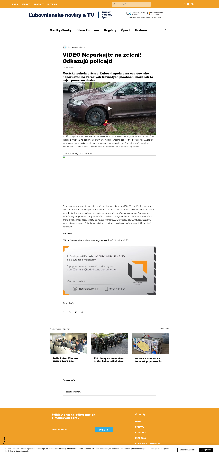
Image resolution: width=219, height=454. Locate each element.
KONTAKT (140, 432)
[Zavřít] (215, 449)
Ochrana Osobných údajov (19, 451)
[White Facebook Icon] (135, 414)
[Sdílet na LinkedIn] (76, 312)
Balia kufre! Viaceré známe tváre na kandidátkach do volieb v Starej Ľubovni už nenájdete (67, 359)
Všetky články (60, 30)
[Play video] (109, 108)
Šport (125, 30)
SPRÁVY (139, 427)
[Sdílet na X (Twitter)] (70, 312)
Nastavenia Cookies (188, 449)
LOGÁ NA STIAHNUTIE (147, 444)
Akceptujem (206, 449)
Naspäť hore (4, 444)
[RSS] (192, 4)
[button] (166, 30)
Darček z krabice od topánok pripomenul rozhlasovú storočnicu (149, 360)
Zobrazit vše (164, 329)
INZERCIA (140, 438)
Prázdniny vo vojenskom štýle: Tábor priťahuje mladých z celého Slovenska (109, 360)
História (141, 30)
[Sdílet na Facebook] (64, 312)
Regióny (110, 30)
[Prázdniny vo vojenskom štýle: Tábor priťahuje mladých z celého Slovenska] (109, 343)
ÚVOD (138, 421)
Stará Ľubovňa (88, 30)
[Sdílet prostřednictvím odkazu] (82, 312)
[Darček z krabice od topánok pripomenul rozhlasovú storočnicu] (150, 343)
